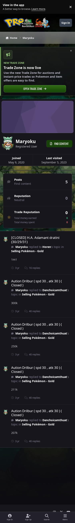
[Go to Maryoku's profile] (5, 239)
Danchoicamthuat (54, 290)
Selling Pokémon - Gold (27, 251)
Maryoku (21, 247)
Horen (46, 247)
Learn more (7, 7)
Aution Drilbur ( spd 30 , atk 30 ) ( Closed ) (36, 283)
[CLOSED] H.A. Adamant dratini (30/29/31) (35, 239)
